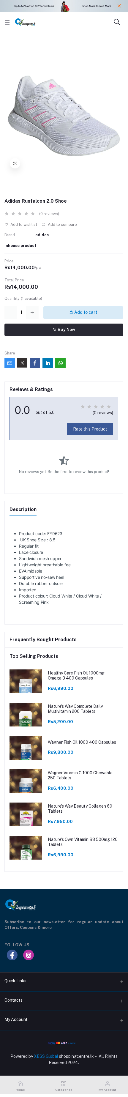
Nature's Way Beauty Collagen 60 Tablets (80, 809)
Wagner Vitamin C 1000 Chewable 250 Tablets (80, 775)
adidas (42, 235)
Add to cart (85, 312)
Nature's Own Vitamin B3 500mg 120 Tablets (83, 842)
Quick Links (15, 980)
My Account (16, 1019)
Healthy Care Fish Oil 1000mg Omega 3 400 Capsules (76, 675)
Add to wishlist (23, 224)
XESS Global (46, 1056)
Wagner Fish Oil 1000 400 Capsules (82, 742)
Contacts (13, 1000)
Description (23, 509)
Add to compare (62, 224)
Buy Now (66, 329)
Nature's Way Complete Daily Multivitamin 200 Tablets (75, 709)
